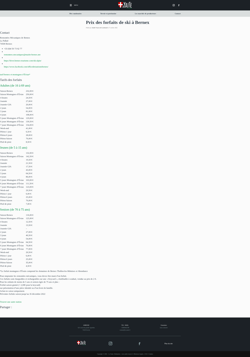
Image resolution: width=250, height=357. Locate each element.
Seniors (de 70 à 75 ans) (15, 209)
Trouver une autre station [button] (10, 302)
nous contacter (164, 327)
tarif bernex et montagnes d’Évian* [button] (15, 74)
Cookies (151, 354)
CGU (146, 354)
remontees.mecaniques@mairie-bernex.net (22, 54)
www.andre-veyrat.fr (127, 354)
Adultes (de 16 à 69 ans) (15, 85)
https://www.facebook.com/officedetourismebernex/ (26, 66)
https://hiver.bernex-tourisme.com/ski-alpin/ (22, 60)
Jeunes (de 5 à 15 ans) (13, 147)
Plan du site (168, 344)
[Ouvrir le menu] (70, 5)
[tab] (125, 85)
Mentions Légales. (139, 354)
